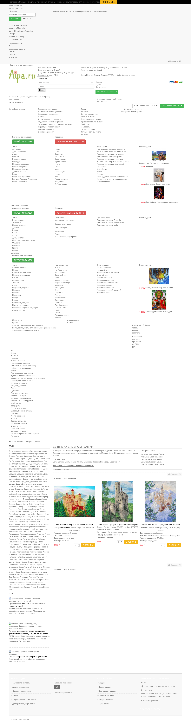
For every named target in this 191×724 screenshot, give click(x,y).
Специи (12, 572)
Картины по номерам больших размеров (114, 161)
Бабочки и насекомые (21, 272)
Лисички (35, 509)
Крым (42, 504)
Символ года (40, 562)
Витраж (20, 464)
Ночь (41, 529)
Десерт (28, 476)
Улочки (41, 574)
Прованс (44, 547)
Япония (46, 587)
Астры (35, 454)
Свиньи (12, 562)
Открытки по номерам (18, 537)
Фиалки (16, 577)
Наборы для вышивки (21, 691)
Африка (12, 456)
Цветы (57, 174)
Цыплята (12, 585)
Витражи (14, 413)
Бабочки (19, 456)
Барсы (42, 456)
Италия (26, 499)
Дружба (20, 486)
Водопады (28, 464)
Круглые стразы (61, 228)
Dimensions (59, 300)
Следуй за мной (25, 567)
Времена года (27, 466)
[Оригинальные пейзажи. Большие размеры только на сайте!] (29, 599)
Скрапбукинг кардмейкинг (22, 381)
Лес (19, 509)
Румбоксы (85, 112)
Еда (31, 486)
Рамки (99, 172)
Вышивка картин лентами (107, 282)
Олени (28, 534)
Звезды (23, 491)
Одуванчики (14, 534)
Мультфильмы (15, 524)
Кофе (31, 504)
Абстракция (17, 149)
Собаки (21, 569)
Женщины (19, 489)
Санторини (22, 559)
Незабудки (24, 529)
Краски (100, 174)
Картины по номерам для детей (110, 164)
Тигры (25, 574)
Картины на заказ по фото (70, 142)
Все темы (18, 441)
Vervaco (58, 318)
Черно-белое (34, 585)
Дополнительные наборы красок (26, 330)
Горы (18, 471)
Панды (44, 537)
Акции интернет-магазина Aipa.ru (25, 433)
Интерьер (44, 496)
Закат (11, 491)
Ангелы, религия (19, 267)
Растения (21, 552)
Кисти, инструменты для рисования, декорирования (34, 328)
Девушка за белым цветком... (157, 184)
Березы (23, 459)
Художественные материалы (23, 376)
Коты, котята (60, 156)
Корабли (40, 502)
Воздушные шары (40, 464)
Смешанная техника (105, 280)
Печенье (19, 542)
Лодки (42, 509)
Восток (15, 277)
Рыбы (19, 557)
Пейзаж (15, 293)
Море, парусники (19, 182)
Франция (32, 577)
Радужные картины (36, 549)
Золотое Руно (60, 275)
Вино (46, 461)
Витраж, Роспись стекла (21, 411)
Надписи (16, 290)
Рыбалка (12, 557)
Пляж (40, 542)
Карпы (39, 499)
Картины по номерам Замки (152, 454)
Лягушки (17, 514)
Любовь (43, 512)
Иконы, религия (61, 179)
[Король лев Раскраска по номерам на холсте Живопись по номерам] (159, 154)
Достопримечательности (32, 484)
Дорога (19, 484)
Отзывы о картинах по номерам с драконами (28, 657)
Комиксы (32, 502)
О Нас (11, 46)
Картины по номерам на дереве (110, 154)
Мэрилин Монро (42, 524)
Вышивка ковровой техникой (109, 290)
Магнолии (26, 514)
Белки (11, 459)
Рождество (13, 554)
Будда (29, 459)
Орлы (33, 534)
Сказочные (13, 567)
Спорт (18, 572)
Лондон (12, 512)
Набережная (14, 527)
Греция (24, 471)
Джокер (19, 479)
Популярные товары (106, 691)
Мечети (35, 517)
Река (27, 552)
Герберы (36, 466)
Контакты (13, 57)
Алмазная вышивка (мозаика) (50, 112)
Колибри (12, 502)
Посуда (12, 547)
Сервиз (25, 562)
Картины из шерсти (19, 383)
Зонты (44, 494)
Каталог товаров (18, 360)
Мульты (25, 524)
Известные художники (21, 177)
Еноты (11, 489)
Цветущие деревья (17, 582)
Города (36, 469)
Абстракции (14, 451)
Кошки (36, 504)
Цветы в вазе (37, 582)
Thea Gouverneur (62, 315)
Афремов (43, 454)
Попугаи (36, 544)
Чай (18, 585)
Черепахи (25, 585)
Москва (40, 519)
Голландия (21, 469)
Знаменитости (35, 494)
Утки (46, 574)
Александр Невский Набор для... (159, 312)
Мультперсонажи (33, 522)
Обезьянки (17, 532)
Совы (57, 151)
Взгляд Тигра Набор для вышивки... (160, 288)
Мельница (27, 517)
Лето (24, 509)
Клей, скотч (16, 403)
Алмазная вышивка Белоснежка (110, 223)
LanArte (58, 310)
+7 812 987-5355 (163, 697)
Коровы (12, 504)
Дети (34, 476)
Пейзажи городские (20, 164)
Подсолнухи (60, 172)
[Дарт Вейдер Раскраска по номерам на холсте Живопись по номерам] (159, 193)
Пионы (57, 164)
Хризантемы (44, 580)
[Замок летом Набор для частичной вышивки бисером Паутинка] (74, 501)
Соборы (28, 569)
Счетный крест (103, 275)
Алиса (57, 267)
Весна (40, 461)
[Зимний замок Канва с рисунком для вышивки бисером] (160, 501)
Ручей (41, 554)
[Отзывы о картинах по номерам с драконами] (29, 652)
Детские (15, 228)
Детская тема (18, 280)
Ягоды (33, 587)
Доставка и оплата (17, 49)
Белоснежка (60, 272)
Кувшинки (13, 507)
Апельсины (28, 454)
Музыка (15, 156)
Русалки (35, 554)
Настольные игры (18, 396)
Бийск (14, 11)
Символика (13, 564)
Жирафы (36, 489)
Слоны (35, 567)
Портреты (45, 544)
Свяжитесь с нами (106, 695)
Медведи (18, 517)
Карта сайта (103, 704)
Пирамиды (33, 542)
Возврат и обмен (18, 428)
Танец (44, 572)
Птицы (57, 149)
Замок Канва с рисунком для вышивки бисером (117, 524)
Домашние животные (38, 481)
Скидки (101, 683)
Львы (37, 512)
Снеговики (13, 569)
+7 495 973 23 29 (16, 9)
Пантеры (12, 539)
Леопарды (13, 509)
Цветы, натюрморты (20, 305)
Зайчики (44, 489)
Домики (12, 484)
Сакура (29, 557)
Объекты (16, 243)
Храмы (35, 580)
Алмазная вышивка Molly (107, 225)
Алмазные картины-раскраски (109, 156)
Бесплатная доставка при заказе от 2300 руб (137, 342)
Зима (14, 174)
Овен (57, 290)
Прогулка (13, 549)
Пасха (34, 539)
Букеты (36, 459)
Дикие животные (30, 479)
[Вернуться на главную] (9, 441)
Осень (47, 534)
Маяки (11, 517)
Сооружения (42, 569)
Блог (11, 593)
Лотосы (19, 512)
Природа (16, 161)
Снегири (46, 567)
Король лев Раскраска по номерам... (155, 163)
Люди (14, 154)
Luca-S (57, 313)
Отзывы (12, 52)
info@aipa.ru (153, 701)
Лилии (29, 509)
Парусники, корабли (20, 288)
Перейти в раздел (23, 142)
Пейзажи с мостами (20, 169)
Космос (19, 504)
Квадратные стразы (63, 224)
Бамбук (36, 456)
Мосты (46, 519)
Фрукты (39, 577)
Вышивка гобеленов (105, 288)
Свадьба (31, 559)
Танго (39, 572)
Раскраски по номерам (47, 109)
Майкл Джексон (37, 514)
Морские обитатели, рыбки (23, 240)
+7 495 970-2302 (155, 694)
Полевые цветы (26, 544)
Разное (15, 230)
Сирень (58, 166)
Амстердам (35, 451)
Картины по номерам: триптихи (110, 159)
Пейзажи (41, 539)
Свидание (39, 559)
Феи (10, 577)
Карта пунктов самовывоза (21, 65)
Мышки (32, 524)
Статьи (12, 55)
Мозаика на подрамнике (65, 220)
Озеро (22, 534)
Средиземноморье (29, 572)
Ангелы (43, 451)
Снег (41, 567)
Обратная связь (15, 43)
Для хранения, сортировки (66, 237)
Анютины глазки (16, 454)
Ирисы (11, 499)
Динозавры (42, 479)
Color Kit (58, 303)
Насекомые (41, 527)
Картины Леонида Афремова (24, 179)
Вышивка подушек (104, 285)
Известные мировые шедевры (25, 308)
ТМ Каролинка (61, 270)
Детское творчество (19, 393)
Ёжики (46, 486)
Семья (18, 562)
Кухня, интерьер (19, 159)
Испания (18, 499)
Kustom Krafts (60, 308)
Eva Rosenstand (61, 305)
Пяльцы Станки (103, 270)
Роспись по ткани (18, 408)
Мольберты (102, 169)
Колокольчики (22, 502)
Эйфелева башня (16, 587)
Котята (25, 504)
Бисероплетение (104, 267)
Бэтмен (43, 459)
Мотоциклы (13, 522)
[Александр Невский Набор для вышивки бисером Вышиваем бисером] (159, 300)
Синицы (32, 564)
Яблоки (27, 587)
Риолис (58, 295)
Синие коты (23, 564)
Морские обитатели (28, 519)
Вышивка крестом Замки (151, 459)
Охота (30, 537)
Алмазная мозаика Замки (151, 457)
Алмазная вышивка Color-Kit (109, 220)
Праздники (16, 295)
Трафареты (15, 406)
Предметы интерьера (21, 275)
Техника (19, 574)
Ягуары (39, 587)
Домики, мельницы (20, 172)
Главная (14, 358)
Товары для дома (18, 421)
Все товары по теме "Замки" (153, 464)
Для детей (13, 481)
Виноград (13, 464)
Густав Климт (38, 471)
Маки (57, 169)
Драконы (12, 486)
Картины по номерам (21, 683)
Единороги (38, 486)
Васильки (16, 461)
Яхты (11, 590)
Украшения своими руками (22, 401)
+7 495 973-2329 (170, 694)
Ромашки (27, 554)
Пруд (19, 549)
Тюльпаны (33, 574)
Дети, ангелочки (19, 151)
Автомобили (24, 451)
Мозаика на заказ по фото (70, 213)
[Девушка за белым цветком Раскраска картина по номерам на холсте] (159, 175)
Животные (59, 154)
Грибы (29, 471)
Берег (17, 459)
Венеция (34, 461)
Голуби (30, 469)
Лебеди (41, 507)
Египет (26, 486)
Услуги (14, 418)
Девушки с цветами (25, 474)
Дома (26, 481)
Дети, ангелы (17, 238)
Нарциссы (31, 527)
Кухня (27, 507)
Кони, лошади (60, 159)
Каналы (32, 499)
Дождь (21, 481)
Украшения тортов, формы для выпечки (28, 378)
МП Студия (59, 288)
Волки (11, 466)
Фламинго (24, 577)
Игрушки (12, 496)
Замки (16, 491)
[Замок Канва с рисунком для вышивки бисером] (117, 501)
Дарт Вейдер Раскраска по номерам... (161, 202)
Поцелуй (19, 547)
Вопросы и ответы (18, 431)
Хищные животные (24, 580)
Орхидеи (40, 534)
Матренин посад (62, 280)
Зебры (29, 491)
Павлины (37, 537)
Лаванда (33, 507)
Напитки (23, 527)
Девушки (12, 474)
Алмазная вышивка (20, 687)
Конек (57, 277)
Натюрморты (14, 529)
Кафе (44, 499)
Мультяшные (60, 161)
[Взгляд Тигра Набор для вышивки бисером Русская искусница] (159, 276)
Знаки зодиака (22, 494)
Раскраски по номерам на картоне (111, 151)
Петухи (12, 542)
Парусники (27, 539)
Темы (11, 446)
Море (17, 519)
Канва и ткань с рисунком (108, 272)
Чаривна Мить (61, 298)
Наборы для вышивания (21, 368)
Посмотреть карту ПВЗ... (48, 75)
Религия (33, 552)
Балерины (27, 456)
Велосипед (25, 461)
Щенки (43, 585)
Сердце (31, 562)
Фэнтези (12, 580)
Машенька (59, 285)
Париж (19, 539)
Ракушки (12, 552)
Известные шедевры (25, 496)
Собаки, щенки (61, 184)
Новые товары (104, 687)
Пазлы (83, 109)
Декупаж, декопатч (19, 386)
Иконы (15, 270)
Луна (32, 512)
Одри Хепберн (35, 532)
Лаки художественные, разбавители (112, 177)
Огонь (25, 532)
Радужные (59, 182)
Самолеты (37, 557)
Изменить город (128, 75)
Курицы (21, 507)
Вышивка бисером (104, 277)
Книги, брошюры (18, 416)
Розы (57, 177)
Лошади (26, 512)
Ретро (39, 552)
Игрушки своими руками (21, 398)
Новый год (34, 529)
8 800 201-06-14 (15, 6)
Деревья (21, 476)
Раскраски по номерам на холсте (111, 149)
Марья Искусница (62, 282)
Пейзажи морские (19, 166)
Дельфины (38, 474)
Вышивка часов (103, 293)
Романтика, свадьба (20, 303)
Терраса (12, 574)
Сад (23, 557)
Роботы (46, 552)
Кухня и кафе (18, 220)
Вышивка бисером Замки (151, 462)
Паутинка (59, 293)
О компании (16, 426)
